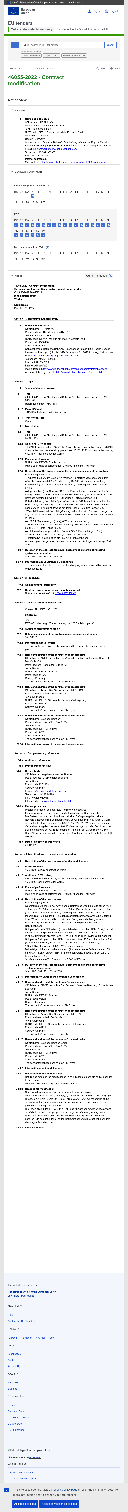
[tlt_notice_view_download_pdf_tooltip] (16, 225)
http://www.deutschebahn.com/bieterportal (79, 372)
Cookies (12, 1360)
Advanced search (31, 55)
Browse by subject (72, 55)
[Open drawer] (12, 98)
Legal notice (14, 1354)
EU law (11, 1405)
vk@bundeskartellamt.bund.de (50, 791)
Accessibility (14, 1366)
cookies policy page (65, 1489)
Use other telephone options (23, 1478)
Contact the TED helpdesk (22, 1321)
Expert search (51, 55)
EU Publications (16, 1430)
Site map (12, 1388)
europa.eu (36, 1457)
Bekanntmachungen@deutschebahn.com (55, 149)
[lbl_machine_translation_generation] (47, 247)
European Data (16, 1411)
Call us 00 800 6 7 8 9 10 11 (23, 1472)
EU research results (18, 1417)
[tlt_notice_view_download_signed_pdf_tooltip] (33, 196)
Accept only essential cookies (59, 1503)
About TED (14, 1382)
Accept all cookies (25, 1503)
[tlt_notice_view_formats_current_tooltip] (110, 275)
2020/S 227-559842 (65, 593)
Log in (96, 11)
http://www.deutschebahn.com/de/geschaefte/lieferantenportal (73, 162)
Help (10, 1315)
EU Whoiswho (15, 1423)
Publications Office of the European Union (32, 1291)
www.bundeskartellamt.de (58, 801)
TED (10, 68)
